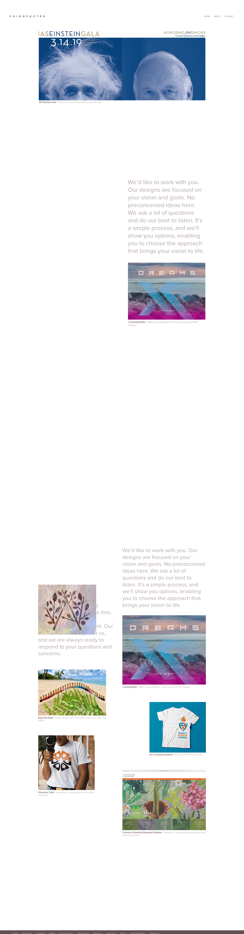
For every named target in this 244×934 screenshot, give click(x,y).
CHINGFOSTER (28, 16)
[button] (229, 16)
